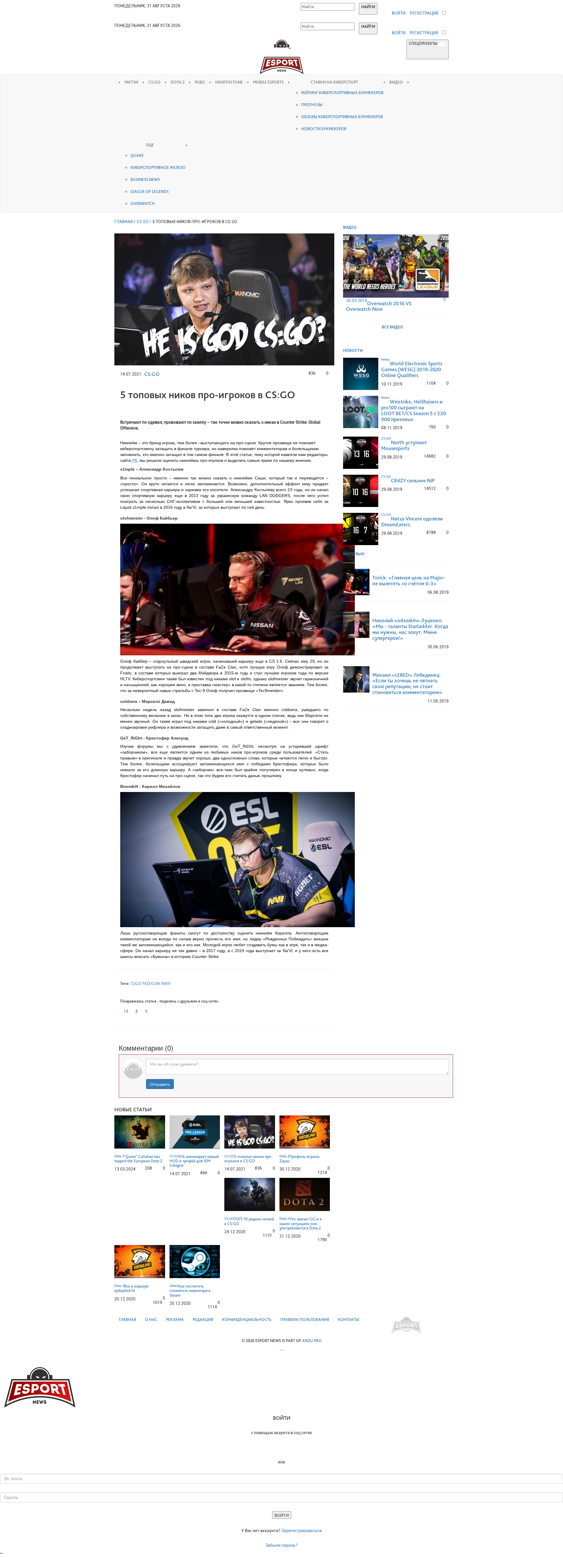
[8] (133, 1010)
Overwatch (142, 203)
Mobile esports (268, 82)
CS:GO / (144, 221)
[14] (121, 1010)
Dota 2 (177, 82)
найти (368, 6)
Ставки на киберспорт (334, 82)
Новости (353, 350)
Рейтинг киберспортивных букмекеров (342, 92)
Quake (137, 155)
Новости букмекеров (323, 128)
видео (350, 227)
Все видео (393, 327)
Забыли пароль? (281, 1545)
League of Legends (149, 191)
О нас (151, 1319)
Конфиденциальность (247, 1319)
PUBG (200, 82)
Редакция (203, 1319)
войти (399, 13)
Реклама (175, 1319)
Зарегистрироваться (301, 1530)
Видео (396, 82)
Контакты (348, 1319)
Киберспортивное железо (158, 167)
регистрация (424, 13)
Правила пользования (304, 1319)
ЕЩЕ (150, 145)
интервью (354, 554)
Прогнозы (312, 104)
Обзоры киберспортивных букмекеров (342, 116)
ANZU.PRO (312, 1340)
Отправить (160, 1084)
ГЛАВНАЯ (123, 221)
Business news (145, 179)
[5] (143, 1010)
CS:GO (154, 82)
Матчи (131, 82)
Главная (127, 1319)
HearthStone (229, 82)
